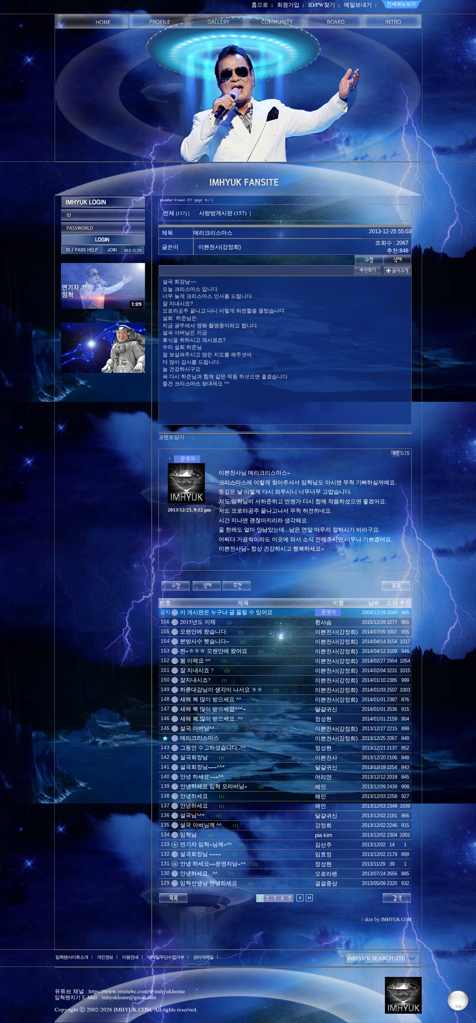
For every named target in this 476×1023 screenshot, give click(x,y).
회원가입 (288, 4)
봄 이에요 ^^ (195, 660)
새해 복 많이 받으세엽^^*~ (213, 708)
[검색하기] (397, 897)
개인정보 (105, 957)
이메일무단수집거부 (165, 957)
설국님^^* (192, 815)
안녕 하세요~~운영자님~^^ (213, 863)
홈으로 (259, 4)
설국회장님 (194, 757)
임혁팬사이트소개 (71, 957)
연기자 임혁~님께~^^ (206, 844)
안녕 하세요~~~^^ (201, 776)
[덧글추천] (396, 452)
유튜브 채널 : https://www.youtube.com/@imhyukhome (120, 991)
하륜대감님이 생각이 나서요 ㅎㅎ (221, 689)
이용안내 (130, 957)
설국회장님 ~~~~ (200, 853)
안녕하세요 (194, 795)
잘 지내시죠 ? (196, 670)
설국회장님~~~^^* (202, 766)
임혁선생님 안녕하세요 (208, 882)
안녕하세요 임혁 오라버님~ (213, 786)
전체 (169, 213)
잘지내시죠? (195, 679)
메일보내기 (358, 4)
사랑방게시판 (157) (223, 213)
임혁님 (188, 834)
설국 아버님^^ (197, 728)
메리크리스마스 (199, 737)
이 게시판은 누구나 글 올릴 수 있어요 (226, 612)
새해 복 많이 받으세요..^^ (211, 718)
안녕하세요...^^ (199, 873)
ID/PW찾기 (321, 4)
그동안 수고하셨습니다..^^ (212, 747)
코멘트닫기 (176, 437)
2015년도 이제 (198, 621)
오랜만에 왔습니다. (204, 631)
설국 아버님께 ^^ (201, 824)
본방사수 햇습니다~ (204, 641)
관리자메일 (203, 957)
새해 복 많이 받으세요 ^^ (210, 699)
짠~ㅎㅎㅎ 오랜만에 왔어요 (213, 650)
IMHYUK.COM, (133, 1009)
